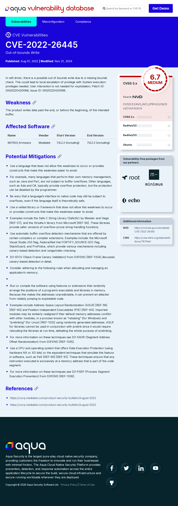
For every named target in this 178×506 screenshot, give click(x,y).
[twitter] (127, 469)
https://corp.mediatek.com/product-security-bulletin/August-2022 (53, 398)
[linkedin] (142, 469)
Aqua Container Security (26, 448)
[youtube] (156, 469)
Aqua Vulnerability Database (49, 9)
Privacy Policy (69, 484)
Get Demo (160, 8)
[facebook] (112, 469)
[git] (112, 483)
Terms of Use (87, 484)
